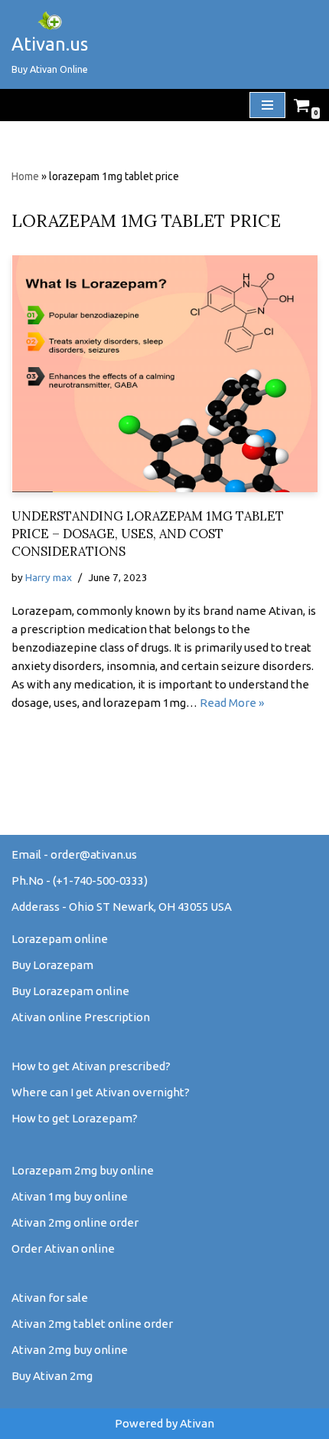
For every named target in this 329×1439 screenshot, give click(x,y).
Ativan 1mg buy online (69, 1196)
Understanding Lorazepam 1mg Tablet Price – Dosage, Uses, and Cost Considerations (147, 534)
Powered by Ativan (164, 1423)
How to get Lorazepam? (74, 1118)
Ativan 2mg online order (74, 1222)
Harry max (48, 577)
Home (25, 176)
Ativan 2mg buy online (69, 1349)
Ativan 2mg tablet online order (92, 1323)
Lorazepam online (59, 938)
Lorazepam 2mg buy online (82, 1170)
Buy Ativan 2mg (52, 1375)
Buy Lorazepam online (70, 990)
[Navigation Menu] (267, 105)
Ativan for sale (49, 1297)
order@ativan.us (93, 854)
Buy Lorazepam (52, 964)
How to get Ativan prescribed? (91, 1066)
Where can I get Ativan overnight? (100, 1092)
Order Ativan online (63, 1248)
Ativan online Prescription (80, 1016)
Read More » (232, 702)
